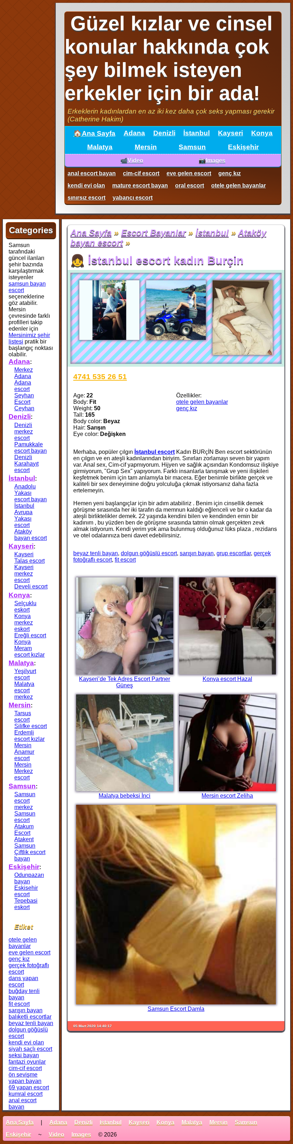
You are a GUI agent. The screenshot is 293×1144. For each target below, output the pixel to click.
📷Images (212, 160)
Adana (134, 133)
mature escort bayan (140, 185)
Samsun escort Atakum (24, 820)
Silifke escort (30, 726)
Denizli (164, 133)
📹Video (131, 160)
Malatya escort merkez (24, 690)
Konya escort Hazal (227, 679)
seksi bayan (24, 1055)
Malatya (100, 147)
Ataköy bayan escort (30, 534)
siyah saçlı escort (30, 1049)
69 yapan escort (29, 1087)
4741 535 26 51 (100, 376)
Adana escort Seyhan (24, 389)
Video (56, 1135)
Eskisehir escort (26, 891)
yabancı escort (133, 198)
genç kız (229, 173)
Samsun (192, 147)
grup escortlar (234, 553)
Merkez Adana (23, 373)
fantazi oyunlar (27, 1062)
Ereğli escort (30, 635)
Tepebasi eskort (26, 904)
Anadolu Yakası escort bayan (30, 492)
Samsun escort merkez (24, 800)
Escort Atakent (24, 836)
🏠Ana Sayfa (94, 133)
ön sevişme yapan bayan (25, 1078)
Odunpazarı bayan (29, 878)
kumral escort (26, 1094)
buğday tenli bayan (24, 994)
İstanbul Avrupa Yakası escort (24, 515)
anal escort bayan (92, 173)
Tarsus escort (22, 716)
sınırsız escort (86, 198)
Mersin (146, 147)
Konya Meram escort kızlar (29, 648)
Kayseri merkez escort (24, 573)
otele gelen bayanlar (238, 185)
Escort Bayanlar (153, 232)
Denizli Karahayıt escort (26, 463)
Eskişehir (243, 147)
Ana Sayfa (90, 232)
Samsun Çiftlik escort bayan (29, 852)
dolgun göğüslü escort (149, 553)
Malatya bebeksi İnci (124, 796)
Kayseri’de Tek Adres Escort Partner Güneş (124, 682)
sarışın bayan (197, 553)
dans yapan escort (23, 981)
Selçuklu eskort (25, 606)
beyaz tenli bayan (95, 553)
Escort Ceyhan (24, 405)
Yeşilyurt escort (25, 674)
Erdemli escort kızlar (29, 735)
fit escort (125, 560)
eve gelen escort (189, 173)
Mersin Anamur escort (24, 751)
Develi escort (31, 586)
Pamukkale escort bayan (30, 447)
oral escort (189, 185)
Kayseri (230, 133)
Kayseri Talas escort (29, 557)
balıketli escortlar (30, 1017)
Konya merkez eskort (23, 622)
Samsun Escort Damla (176, 1009)
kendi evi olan (86, 185)
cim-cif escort (141, 173)
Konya (262, 133)
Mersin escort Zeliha (227, 796)
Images (81, 1135)
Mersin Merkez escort (23, 771)
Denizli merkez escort (23, 431)
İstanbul (196, 133)
